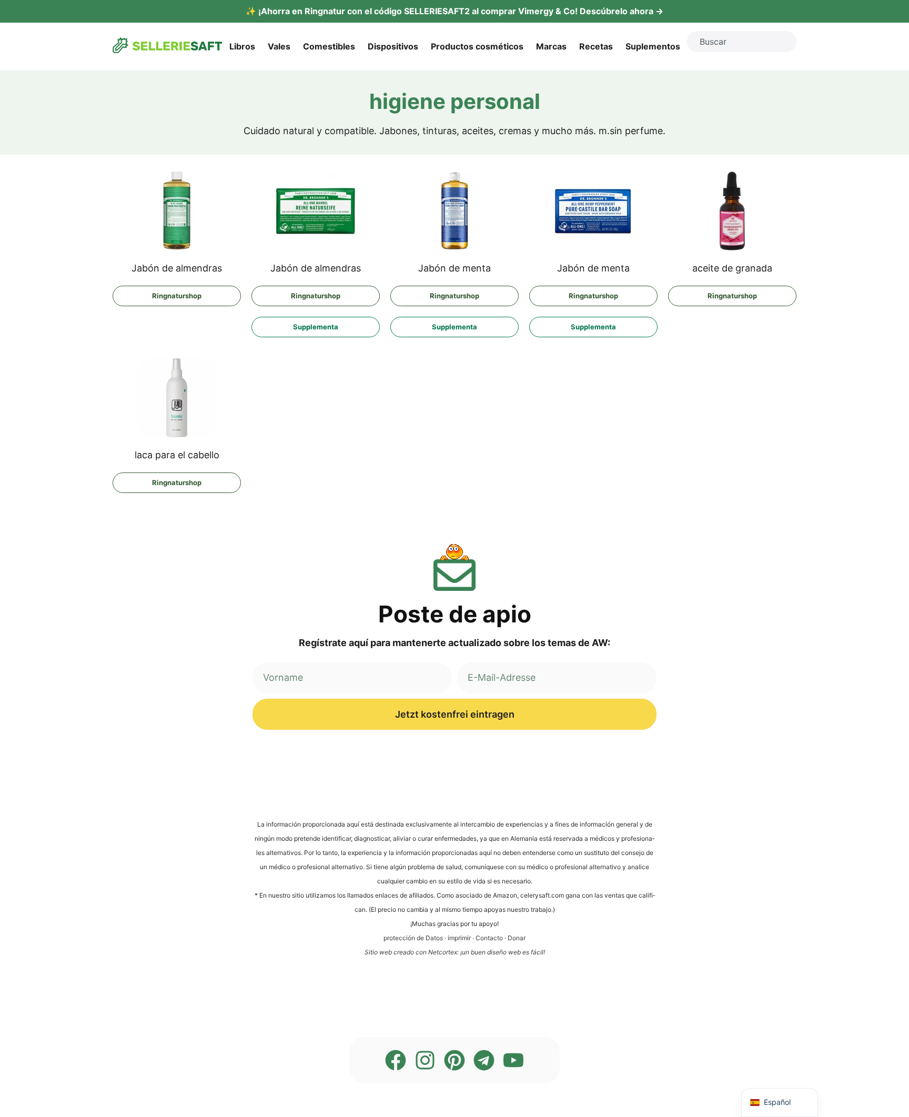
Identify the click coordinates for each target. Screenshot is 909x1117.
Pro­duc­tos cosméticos (477, 46)
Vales (279, 46)
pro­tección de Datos (413, 938)
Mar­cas (551, 46)
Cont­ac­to (489, 938)
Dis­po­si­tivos (393, 46)
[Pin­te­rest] (454, 1060)
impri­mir (459, 938)
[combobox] (741, 41)
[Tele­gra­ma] (483, 1060)
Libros (242, 46)
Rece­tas (596, 46)
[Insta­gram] (425, 1060)
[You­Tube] (513, 1060)
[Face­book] (395, 1060)
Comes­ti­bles (329, 46)
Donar (517, 938)
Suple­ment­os (652, 46)
